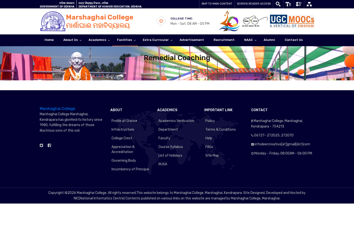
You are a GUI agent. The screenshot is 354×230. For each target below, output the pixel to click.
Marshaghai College (57, 108)
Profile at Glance (124, 121)
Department (168, 130)
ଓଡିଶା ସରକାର (66, 3)
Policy (210, 121)
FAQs (209, 147)
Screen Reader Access (254, 3)
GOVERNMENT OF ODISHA (57, 6)
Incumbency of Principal (130, 169)
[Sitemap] (309, 4)
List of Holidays (170, 155)
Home (161, 66)
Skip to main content (217, 3)
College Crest (121, 138)
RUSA (162, 164)
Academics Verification (176, 121)
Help (208, 138)
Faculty (164, 138)
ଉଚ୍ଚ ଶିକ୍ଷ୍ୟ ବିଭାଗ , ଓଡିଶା (93, 3)
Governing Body (123, 161)
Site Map (212, 155)
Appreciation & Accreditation (123, 149)
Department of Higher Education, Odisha (110, 6)
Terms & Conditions (220, 130)
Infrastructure (122, 130)
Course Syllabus (170, 147)
